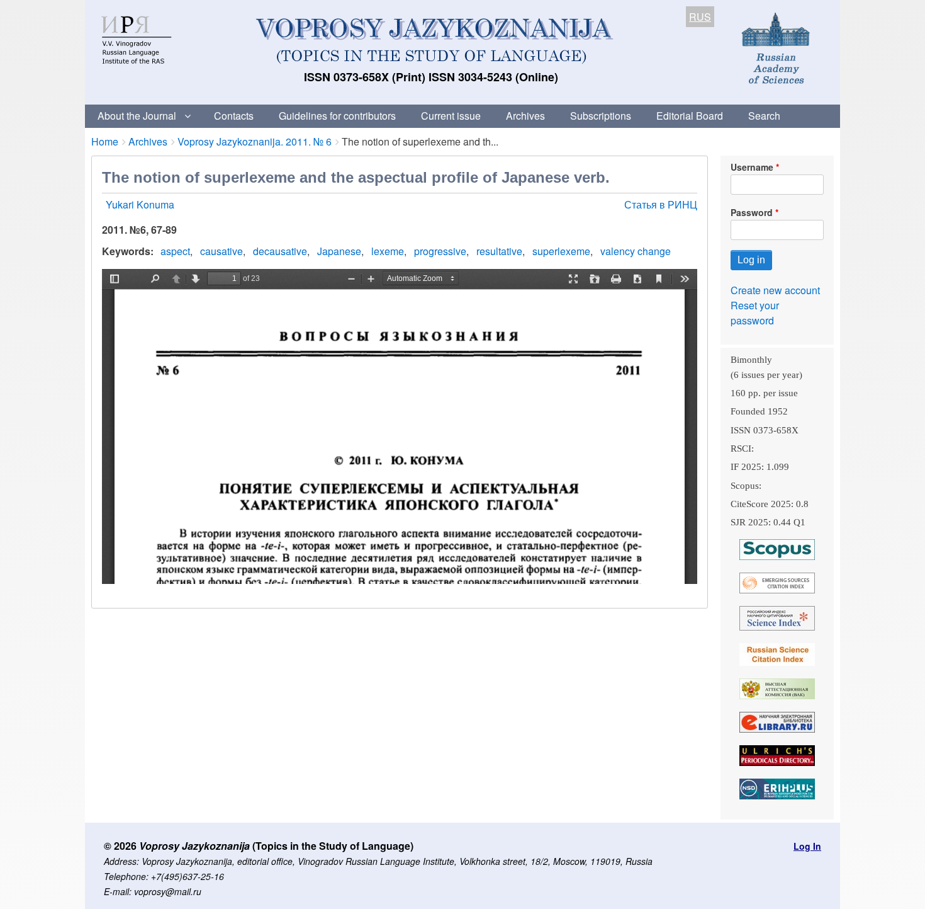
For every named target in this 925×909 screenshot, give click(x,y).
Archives (525, 115)
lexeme (387, 251)
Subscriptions (600, 115)
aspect (175, 251)
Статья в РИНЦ (660, 204)
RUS (700, 16)
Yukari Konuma (140, 204)
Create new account (775, 290)
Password (752, 212)
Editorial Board (689, 115)
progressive (440, 251)
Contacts (234, 115)
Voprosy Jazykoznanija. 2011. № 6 (254, 141)
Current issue (451, 115)
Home (104, 141)
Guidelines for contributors (337, 115)
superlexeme (561, 251)
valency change (635, 251)
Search (764, 115)
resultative (499, 251)
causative (221, 251)
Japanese (339, 251)
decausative (280, 251)
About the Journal (137, 115)
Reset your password (755, 313)
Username (752, 167)
